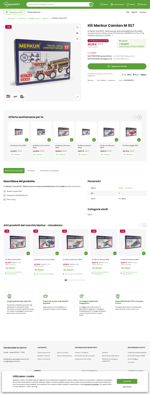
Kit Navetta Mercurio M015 (107, 146)
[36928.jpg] (17, 242)
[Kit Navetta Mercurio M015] (108, 132)
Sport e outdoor (62, 352)
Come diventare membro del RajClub (131, 46)
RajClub (134, 12)
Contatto (143, 12)
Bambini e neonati (44, 356)
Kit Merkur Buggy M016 (130, 145)
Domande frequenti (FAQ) (136, 356)
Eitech (90, 214)
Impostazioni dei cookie (83, 359)
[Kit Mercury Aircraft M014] (86, 132)
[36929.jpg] (103, 242)
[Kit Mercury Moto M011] (19, 132)
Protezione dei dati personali (84, 356)
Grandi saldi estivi (33, 12)
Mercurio (91, 80)
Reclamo (105, 352)
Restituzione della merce (110, 356)
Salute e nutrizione (44, 359)
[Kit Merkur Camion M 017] (8, 96)
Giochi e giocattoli (44, 352)
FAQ (127, 12)
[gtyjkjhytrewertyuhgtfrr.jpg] (74, 242)
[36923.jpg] (46, 242)
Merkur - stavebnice (108, 80)
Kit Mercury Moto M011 (18, 145)
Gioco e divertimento (64, 356)
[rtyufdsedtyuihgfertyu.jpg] (132, 242)
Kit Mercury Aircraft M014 (84, 146)
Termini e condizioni (81, 352)
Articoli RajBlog (133, 359)
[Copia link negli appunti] (77, 38)
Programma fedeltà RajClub (137, 352)
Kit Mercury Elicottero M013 (62, 146)
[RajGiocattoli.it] (4, 18)
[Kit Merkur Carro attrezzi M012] (41, 132)
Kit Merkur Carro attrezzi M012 (41, 146)
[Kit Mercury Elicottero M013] (63, 132)
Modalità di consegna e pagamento (110, 360)
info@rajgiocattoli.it (12, 361)
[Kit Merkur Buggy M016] (131, 132)
